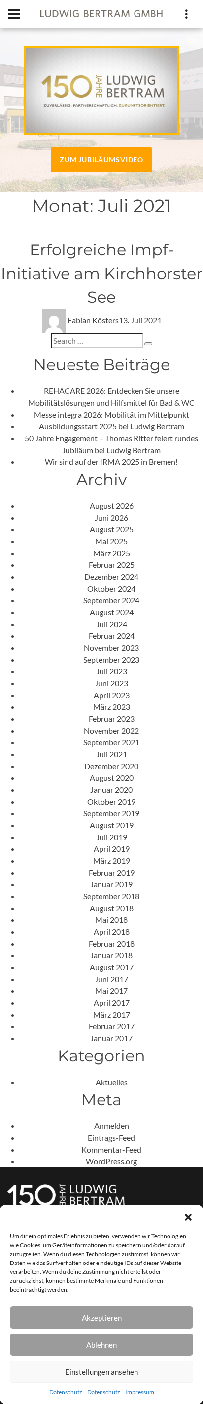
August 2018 (112, 908)
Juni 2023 (111, 683)
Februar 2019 (112, 872)
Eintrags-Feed (111, 1137)
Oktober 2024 (111, 588)
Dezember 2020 (111, 766)
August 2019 (112, 825)
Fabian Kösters (93, 320)
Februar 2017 (112, 1026)
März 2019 (111, 860)
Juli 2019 (111, 837)
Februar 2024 (112, 635)
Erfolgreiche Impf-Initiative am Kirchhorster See (102, 273)
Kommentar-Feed (111, 1149)
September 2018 (111, 896)
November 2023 (111, 647)
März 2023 (111, 706)
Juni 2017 (111, 978)
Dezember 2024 (111, 576)
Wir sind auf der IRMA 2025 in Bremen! (111, 461)
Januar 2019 (111, 884)
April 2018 (112, 931)
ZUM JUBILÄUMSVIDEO (101, 159)
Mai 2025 (111, 541)
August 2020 (112, 777)
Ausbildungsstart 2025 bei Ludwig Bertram (111, 426)
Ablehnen (101, 1344)
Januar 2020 (111, 789)
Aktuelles (112, 1082)
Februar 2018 (112, 943)
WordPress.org (111, 1161)
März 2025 (111, 553)
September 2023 (111, 659)
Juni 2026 (111, 517)
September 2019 (111, 813)
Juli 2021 (111, 754)
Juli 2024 (111, 624)
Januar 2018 (111, 955)
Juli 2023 (111, 671)
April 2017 (112, 1002)
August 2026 (112, 505)
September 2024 (111, 600)
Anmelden (111, 1125)
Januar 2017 (111, 1038)
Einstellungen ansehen (101, 1372)
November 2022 (111, 730)
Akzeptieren (102, 1317)
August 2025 (112, 529)
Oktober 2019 (111, 801)
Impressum (139, 1392)
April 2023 (112, 695)
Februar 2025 (112, 564)
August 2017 (112, 967)
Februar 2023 (112, 718)
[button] (188, 1217)
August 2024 (112, 612)
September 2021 (111, 742)
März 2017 (111, 1014)
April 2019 (112, 848)
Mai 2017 (111, 990)
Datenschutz (65, 1392)
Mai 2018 (111, 919)
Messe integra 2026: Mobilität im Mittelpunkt (111, 414)
